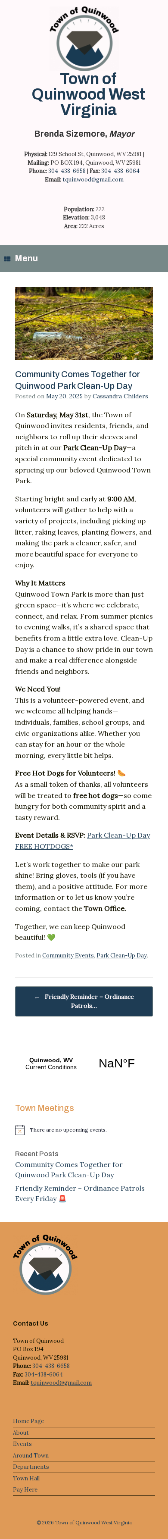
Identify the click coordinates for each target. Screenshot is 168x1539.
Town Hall (26, 1478)
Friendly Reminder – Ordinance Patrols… (84, 1001)
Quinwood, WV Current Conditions (84, 1063)
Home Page (28, 1421)
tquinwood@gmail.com (93, 179)
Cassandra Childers (120, 396)
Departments (31, 1466)
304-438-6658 (67, 171)
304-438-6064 (120, 171)
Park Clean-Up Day (121, 955)
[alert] (84, 1130)
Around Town (31, 1455)
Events (22, 1444)
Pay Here (25, 1489)
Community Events (68, 955)
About (21, 1432)
